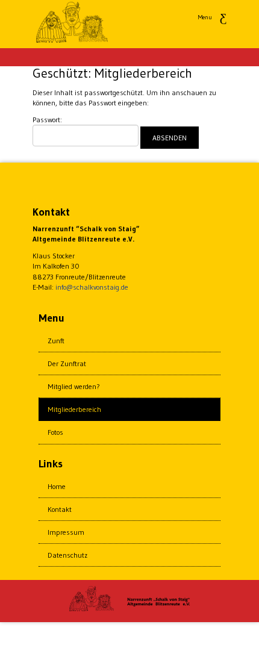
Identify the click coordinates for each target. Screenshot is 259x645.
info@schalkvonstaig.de (91, 286)
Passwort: (47, 119)
